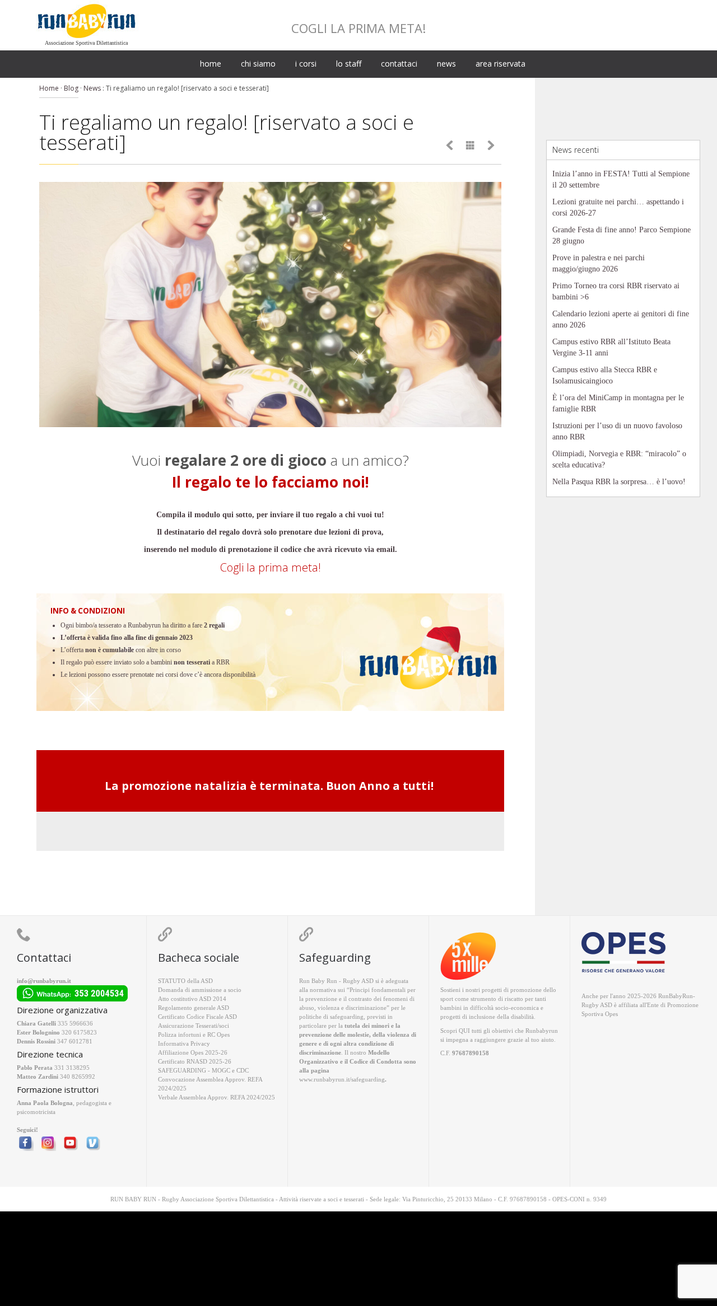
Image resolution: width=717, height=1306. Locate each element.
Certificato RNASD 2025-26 (194, 1061)
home (210, 63)
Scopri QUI (455, 1030)
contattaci (399, 63)
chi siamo (258, 63)
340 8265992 (77, 1076)
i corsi (305, 63)
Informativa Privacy (184, 1043)
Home (49, 88)
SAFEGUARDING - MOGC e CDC (203, 1070)
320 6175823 (79, 1032)
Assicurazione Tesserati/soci (193, 1025)
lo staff (348, 63)
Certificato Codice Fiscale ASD (197, 1016)
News (92, 88)
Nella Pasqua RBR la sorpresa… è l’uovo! (619, 482)
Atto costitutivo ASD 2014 (192, 998)
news (446, 63)
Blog (71, 88)
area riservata (500, 63)
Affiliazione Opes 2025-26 (192, 1052)
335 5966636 (75, 1023)
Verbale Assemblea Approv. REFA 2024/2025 (216, 1097)
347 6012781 (74, 1041)
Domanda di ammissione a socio (199, 989)
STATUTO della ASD (185, 980)
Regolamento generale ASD (193, 1007)
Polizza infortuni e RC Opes (194, 1034)
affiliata (628, 1004)
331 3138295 (72, 1067)
